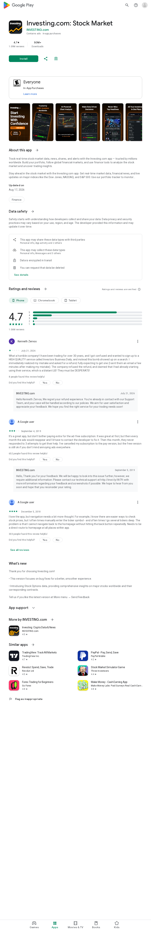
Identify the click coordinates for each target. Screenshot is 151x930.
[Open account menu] (144, 5)
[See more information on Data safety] (32, 211)
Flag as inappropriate (26, 699)
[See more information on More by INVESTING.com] (52, 619)
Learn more (30, 94)
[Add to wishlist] (56, 58)
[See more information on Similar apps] (33, 644)
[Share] (45, 58)
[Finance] (16, 199)
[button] (19, 122)
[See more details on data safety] (21, 274)
